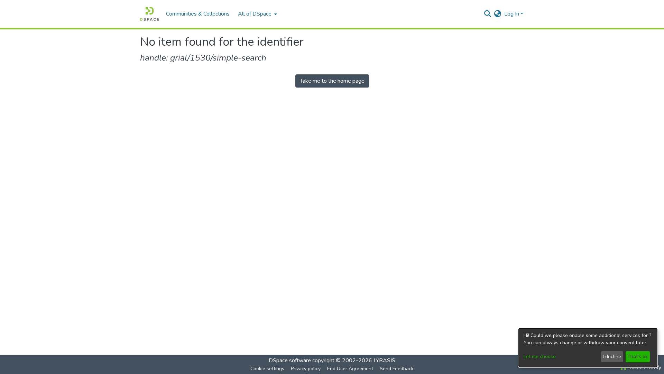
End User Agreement (350, 368)
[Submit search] (487, 14)
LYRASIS (384, 360)
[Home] (149, 14)
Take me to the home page (332, 81)
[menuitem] (257, 14)
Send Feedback (397, 368)
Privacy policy (306, 368)
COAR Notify (644, 367)
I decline (612, 356)
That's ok (637, 356)
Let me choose (540, 356)
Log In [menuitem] (511, 14)
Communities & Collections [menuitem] (198, 14)
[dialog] (588, 347)
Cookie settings (267, 368)
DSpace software (290, 360)
